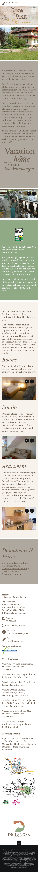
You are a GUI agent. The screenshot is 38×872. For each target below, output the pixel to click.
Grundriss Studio (11, 566)
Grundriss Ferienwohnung (16, 563)
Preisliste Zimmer (12, 574)
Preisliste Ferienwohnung (16, 569)
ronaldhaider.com (15, 641)
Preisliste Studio (11, 571)
